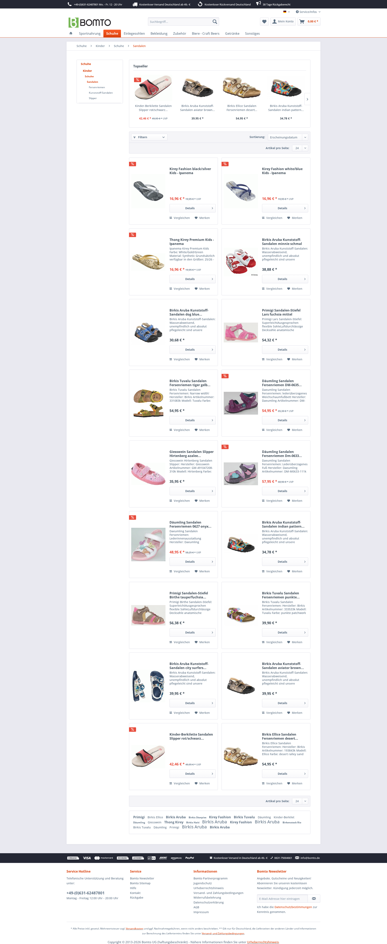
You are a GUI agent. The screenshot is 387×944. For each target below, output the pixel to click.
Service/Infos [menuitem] (308, 12)
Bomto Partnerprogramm (211, 878)
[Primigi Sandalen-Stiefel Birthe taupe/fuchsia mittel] (148, 615)
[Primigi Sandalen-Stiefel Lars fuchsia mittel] (241, 332)
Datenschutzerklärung (209, 902)
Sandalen (92, 82)
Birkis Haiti (193, 822)
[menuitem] (183, 22)
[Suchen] (215, 22)
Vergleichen (181, 218)
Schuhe (86, 64)
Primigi (139, 817)
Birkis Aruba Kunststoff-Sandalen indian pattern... (286, 108)
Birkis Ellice (156, 817)
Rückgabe (136, 897)
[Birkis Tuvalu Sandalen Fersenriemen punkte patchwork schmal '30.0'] (241, 615)
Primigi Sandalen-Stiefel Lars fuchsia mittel (281, 312)
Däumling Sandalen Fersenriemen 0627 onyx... (190, 524)
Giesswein (155, 822)
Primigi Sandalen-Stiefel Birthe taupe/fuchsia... (189, 595)
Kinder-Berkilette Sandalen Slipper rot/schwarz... (153, 108)
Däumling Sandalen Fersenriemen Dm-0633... (282, 454)
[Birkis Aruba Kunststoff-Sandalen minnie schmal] (241, 262)
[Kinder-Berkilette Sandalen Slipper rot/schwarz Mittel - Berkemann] (153, 88)
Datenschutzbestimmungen (293, 907)
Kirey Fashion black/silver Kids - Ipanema (190, 171)
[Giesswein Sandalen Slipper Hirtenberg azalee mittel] (148, 474)
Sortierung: (257, 137)
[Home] (71, 33)
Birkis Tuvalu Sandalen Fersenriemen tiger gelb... (190, 383)
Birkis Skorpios (198, 817)
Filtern (142, 137)
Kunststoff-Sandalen (101, 92)
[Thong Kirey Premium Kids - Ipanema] (148, 262)
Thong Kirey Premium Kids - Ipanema (192, 242)
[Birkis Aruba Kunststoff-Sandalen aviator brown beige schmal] (198, 88)
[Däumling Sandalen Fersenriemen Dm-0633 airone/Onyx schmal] (241, 474)
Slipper (93, 98)
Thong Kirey (174, 822)
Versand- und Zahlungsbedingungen (218, 893)
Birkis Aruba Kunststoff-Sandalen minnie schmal (282, 242)
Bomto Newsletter (142, 878)
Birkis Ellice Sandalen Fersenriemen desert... (242, 108)
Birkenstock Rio (292, 822)
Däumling (265, 817)
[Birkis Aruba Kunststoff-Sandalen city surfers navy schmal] (148, 686)
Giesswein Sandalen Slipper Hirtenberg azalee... (192, 454)
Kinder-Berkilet (284, 817)
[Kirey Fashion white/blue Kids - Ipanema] (241, 191)
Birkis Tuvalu (245, 817)
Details (190, 208)
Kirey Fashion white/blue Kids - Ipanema (282, 171)
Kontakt (135, 893)
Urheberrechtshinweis (209, 888)
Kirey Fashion (220, 817)
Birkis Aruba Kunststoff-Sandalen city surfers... (189, 666)
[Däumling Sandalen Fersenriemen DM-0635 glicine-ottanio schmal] (241, 403)
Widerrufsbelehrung (207, 897)
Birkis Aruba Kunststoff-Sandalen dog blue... (189, 312)
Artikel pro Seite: (277, 148)
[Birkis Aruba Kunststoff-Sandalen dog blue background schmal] (148, 332)
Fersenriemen (97, 87)
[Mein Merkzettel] (264, 22)
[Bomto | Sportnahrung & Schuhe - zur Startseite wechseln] (90, 23)
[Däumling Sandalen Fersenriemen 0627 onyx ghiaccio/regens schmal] (148, 544)
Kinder (87, 71)
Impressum (201, 912)
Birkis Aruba (176, 817)
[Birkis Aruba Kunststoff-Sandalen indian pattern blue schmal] (286, 88)
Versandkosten (134, 928)
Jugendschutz (203, 883)
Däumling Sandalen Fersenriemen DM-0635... (282, 383)
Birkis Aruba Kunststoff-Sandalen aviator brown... (197, 108)
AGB (196, 907)
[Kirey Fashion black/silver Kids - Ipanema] (148, 191)
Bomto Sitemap (140, 883)
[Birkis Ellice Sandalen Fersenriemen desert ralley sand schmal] (242, 88)
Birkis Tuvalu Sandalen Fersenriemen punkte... (281, 595)
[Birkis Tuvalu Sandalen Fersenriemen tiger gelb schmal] (148, 403)
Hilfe (133, 888)
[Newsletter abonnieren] (314, 899)
